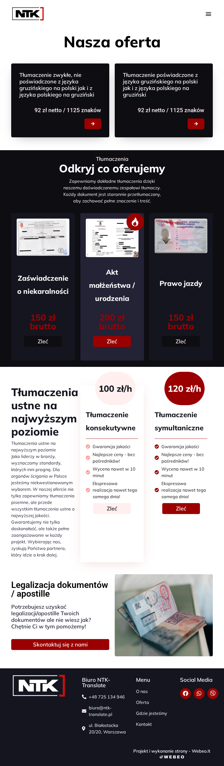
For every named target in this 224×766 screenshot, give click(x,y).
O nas (142, 691)
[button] (208, 13)
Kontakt (144, 724)
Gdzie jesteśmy (151, 713)
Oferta (142, 702)
